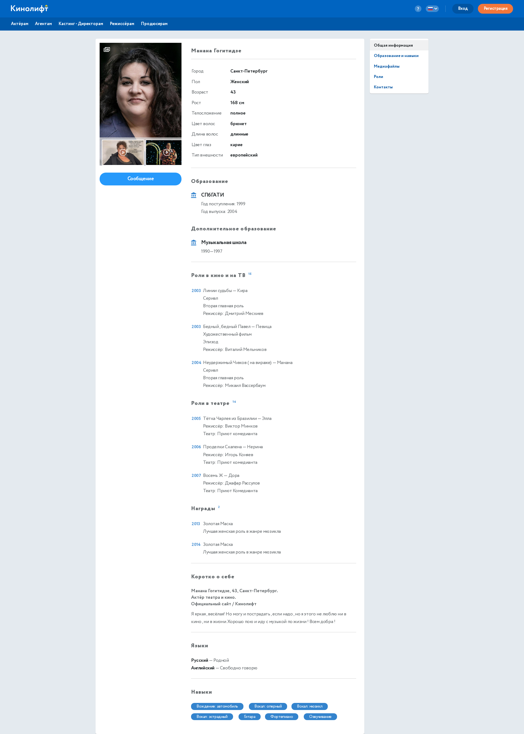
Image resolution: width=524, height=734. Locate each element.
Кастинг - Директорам (80, 24)
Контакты (383, 87)
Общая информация (393, 45)
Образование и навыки (396, 56)
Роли (378, 77)
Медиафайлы (387, 66)
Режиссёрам (122, 24)
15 (250, 274)
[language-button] (432, 8)
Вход (463, 8)
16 (234, 402)
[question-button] (418, 8)
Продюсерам (154, 24)
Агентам (43, 24)
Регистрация (496, 8)
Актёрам (19, 24)
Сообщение (140, 178)
